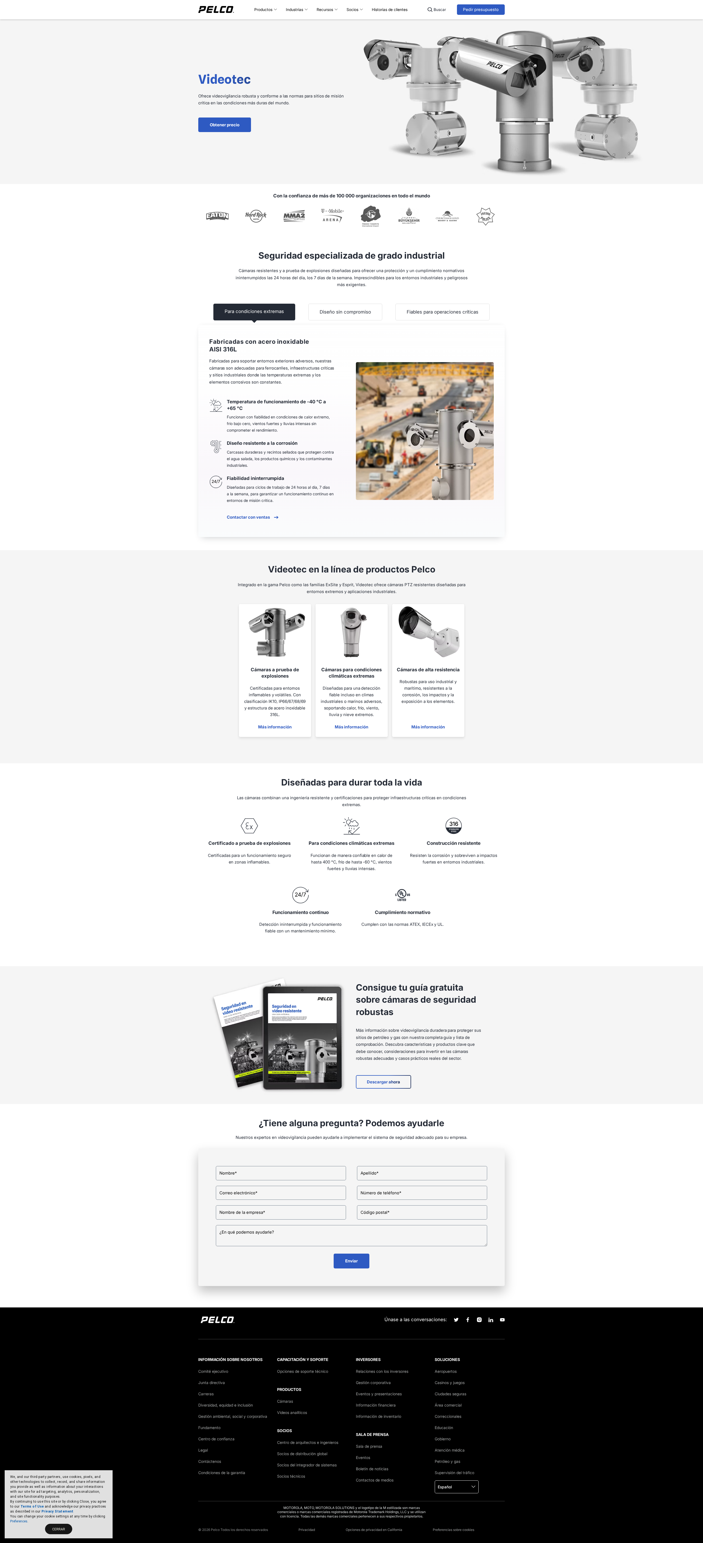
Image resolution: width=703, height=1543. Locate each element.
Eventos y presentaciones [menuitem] (379, 1393)
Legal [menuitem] (203, 1450)
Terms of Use (32, 1506)
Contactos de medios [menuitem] (375, 1480)
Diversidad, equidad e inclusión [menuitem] (225, 1405)
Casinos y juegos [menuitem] (450, 1382)
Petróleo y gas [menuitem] (447, 1461)
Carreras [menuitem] (206, 1393)
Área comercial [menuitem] (448, 1405)
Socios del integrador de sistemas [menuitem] (307, 1465)
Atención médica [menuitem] (450, 1450)
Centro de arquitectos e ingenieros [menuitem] (307, 1442)
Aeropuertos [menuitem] (446, 1371)
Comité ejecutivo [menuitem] (213, 1371)
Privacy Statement (57, 1511)
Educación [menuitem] (444, 1427)
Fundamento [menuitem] (209, 1427)
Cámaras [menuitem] (285, 1401)
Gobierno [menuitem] (443, 1438)
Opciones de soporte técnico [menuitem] (302, 1371)
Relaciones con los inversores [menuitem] (382, 1371)
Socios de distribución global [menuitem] (302, 1453)
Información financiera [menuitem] (376, 1405)
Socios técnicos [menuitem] (291, 1476)
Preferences (18, 1521)
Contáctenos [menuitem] (209, 1461)
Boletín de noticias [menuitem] (372, 1468)
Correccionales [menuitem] (448, 1416)
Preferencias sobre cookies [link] (453, 1530)
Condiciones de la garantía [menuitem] (221, 1472)
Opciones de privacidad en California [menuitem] (374, 1530)
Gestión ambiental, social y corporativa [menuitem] (232, 1416)
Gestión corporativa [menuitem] (373, 1382)
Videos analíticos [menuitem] (292, 1412)
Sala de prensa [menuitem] (369, 1446)
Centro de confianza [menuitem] (216, 1438)
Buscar (440, 9)
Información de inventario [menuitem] (378, 1416)
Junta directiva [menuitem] (211, 1382)
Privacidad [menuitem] (307, 1530)
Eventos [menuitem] (363, 1457)
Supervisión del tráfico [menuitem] (454, 1472)
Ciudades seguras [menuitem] (450, 1393)
